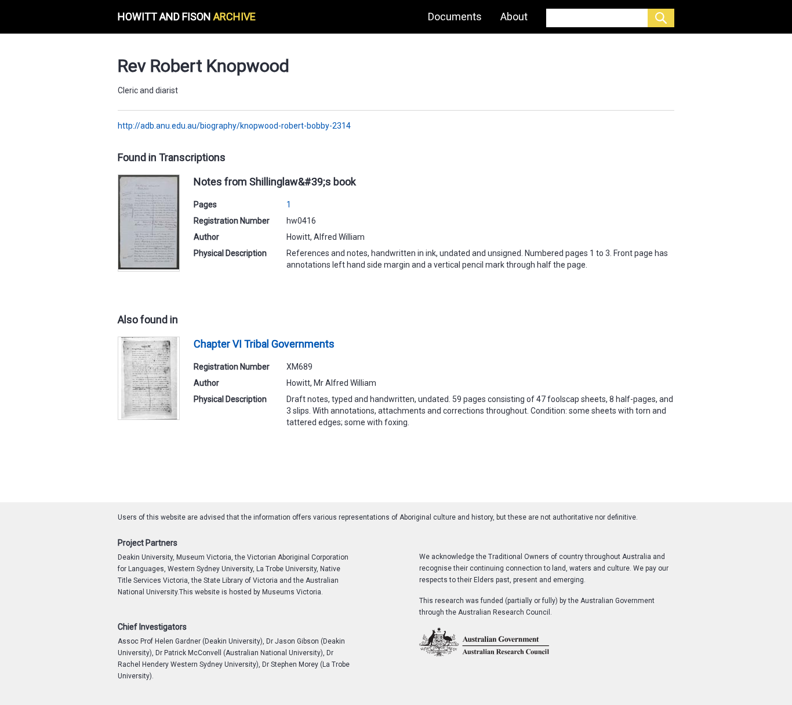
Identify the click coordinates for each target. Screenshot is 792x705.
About (514, 16)
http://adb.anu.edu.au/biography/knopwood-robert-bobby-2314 (234, 125)
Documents (455, 16)
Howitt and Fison (187, 16)
